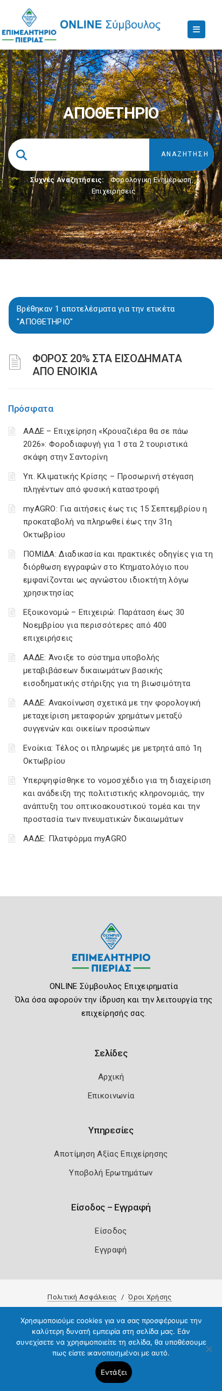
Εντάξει (114, 1372)
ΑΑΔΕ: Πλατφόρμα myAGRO (75, 838)
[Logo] (111, 955)
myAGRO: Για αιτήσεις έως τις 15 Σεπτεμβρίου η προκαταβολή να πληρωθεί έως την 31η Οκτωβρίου (115, 521)
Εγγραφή (111, 1250)
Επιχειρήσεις (114, 191)
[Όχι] (208, 1354)
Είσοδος (111, 1231)
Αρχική (111, 1077)
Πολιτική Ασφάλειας (81, 1297)
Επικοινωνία (111, 1096)
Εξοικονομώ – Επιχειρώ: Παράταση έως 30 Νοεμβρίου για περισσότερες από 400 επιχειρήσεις (103, 625)
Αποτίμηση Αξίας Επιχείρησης (111, 1154)
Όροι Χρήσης (149, 1297)
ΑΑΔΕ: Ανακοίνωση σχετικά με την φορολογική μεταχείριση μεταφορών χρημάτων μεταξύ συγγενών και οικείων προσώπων (112, 715)
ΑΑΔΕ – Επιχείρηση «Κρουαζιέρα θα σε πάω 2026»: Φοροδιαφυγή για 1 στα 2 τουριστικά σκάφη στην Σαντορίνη (106, 444)
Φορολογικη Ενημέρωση (151, 180)
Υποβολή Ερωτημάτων (110, 1173)
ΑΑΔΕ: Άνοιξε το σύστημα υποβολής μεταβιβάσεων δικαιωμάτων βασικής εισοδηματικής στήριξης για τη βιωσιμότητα (106, 670)
